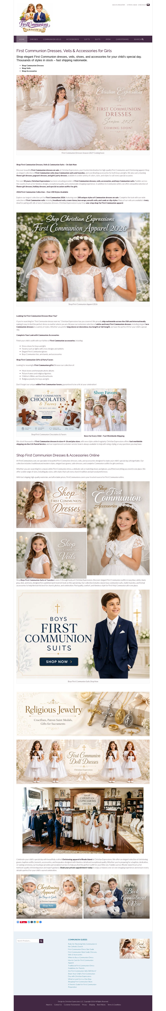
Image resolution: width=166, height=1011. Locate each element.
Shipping (92, 1005)
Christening (122, 39)
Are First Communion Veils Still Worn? (82, 971)
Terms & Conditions (114, 1005)
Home (22, 39)
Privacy (84, 1005)
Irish (108, 39)
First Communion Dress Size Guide (81, 949)
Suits (97, 39)
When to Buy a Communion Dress (80, 957)
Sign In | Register (118, 5)
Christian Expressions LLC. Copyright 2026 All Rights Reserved (86, 1001)
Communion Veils (52, 39)
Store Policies (101, 1005)
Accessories (72, 39)
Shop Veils (26, 68)
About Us (49, 1005)
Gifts (87, 39)
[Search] (41, 941)
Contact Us (58, 1005)
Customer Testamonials (72, 1005)
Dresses (34, 39)
